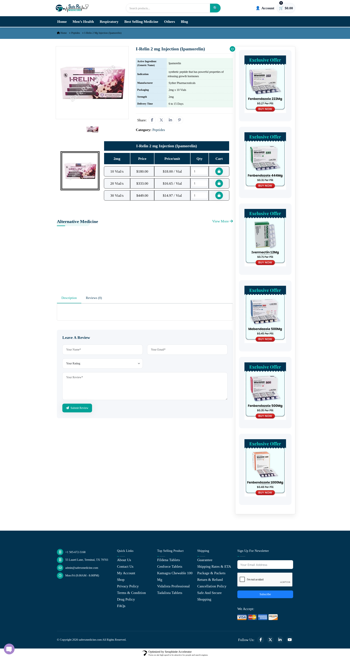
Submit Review (79, 407)
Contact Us (125, 566)
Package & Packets (211, 573)
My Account (126, 573)
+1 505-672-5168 (75, 552)
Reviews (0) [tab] (94, 298)
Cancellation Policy (211, 586)
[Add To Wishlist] (232, 49)
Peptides (75, 33)
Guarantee (204, 560)
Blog (184, 22)
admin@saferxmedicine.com (81, 567)
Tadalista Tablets (169, 593)
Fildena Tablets (168, 560)
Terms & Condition (131, 593)
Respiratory (109, 22)
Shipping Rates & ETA (214, 566)
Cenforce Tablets (169, 566)
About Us (124, 560)
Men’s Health (83, 22)
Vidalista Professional (173, 586)
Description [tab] (69, 298)
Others (169, 22)
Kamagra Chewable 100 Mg (174, 576)
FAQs (121, 606)
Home (62, 22)
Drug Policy (126, 599)
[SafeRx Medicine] (73, 8)
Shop (121, 580)
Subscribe (265, 594)
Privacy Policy (128, 586)
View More (221, 221)
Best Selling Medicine (141, 22)
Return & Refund (210, 580)
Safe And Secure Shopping (209, 596)
